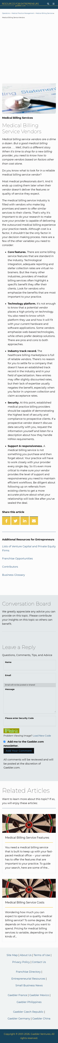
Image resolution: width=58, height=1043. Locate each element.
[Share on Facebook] (6, 520)
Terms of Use (42, 955)
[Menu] (53, 4)
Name (8, 662)
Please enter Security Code (19, 718)
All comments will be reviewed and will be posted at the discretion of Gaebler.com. (28, 763)
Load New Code (42, 735)
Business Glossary (13, 574)
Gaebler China (41, 1018)
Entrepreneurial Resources (28, 978)
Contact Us (39, 962)
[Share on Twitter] (15, 520)
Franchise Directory (28, 971)
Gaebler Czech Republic (28, 1011)
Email (8, 675)
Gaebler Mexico (39, 995)
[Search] (48, 4)
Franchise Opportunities (17, 558)
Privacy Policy (21, 962)
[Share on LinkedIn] (24, 520)
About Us (26, 955)
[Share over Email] (34, 520)
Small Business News (29, 985)
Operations (6, 13)
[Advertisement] (29, 52)
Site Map (12, 955)
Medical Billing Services (44, 13)
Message (9, 689)
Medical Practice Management (23, 13)
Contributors (10, 566)
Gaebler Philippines (29, 1002)
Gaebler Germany (19, 1018)
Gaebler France (17, 995)
